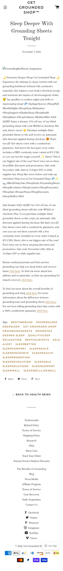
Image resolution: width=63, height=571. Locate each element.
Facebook (33, 512)
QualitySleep (39, 335)
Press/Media (31, 479)
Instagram (33, 527)
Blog (31, 474)
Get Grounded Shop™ (31, 7)
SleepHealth (42, 353)
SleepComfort (14, 348)
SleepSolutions (16, 366)
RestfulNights (37, 339)
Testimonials (31, 420)
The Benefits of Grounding (31, 468)
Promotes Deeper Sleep (27, 333)
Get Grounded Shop (40, 326)
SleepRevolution (17, 361)
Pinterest (33, 522)
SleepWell (11, 370)
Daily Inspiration (31, 499)
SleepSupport (43, 366)
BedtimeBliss (22, 322)
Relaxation (12, 339)
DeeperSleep (46, 322)
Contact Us (31, 504)
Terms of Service (31, 430)
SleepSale (42, 361)
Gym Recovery (31, 494)
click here (14, 271)
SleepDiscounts (16, 353)
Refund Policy (31, 425)
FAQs (31, 445)
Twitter (33, 517)
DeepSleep (11, 326)
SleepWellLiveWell (40, 370)
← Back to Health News (31, 394)
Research (31, 440)
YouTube (33, 533)
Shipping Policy (31, 435)
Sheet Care (31, 450)
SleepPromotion (16, 357)
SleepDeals (39, 348)
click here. (27, 279)
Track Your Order (31, 455)
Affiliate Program (31, 484)
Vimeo (33, 538)
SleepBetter (26, 344)
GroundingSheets (17, 331)
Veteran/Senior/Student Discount (31, 461)
